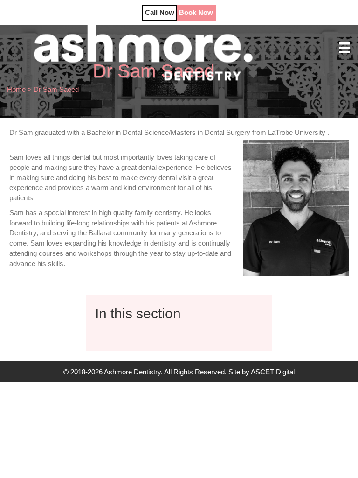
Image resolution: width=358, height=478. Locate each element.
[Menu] (344, 47)
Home (16, 89)
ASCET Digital (273, 372)
